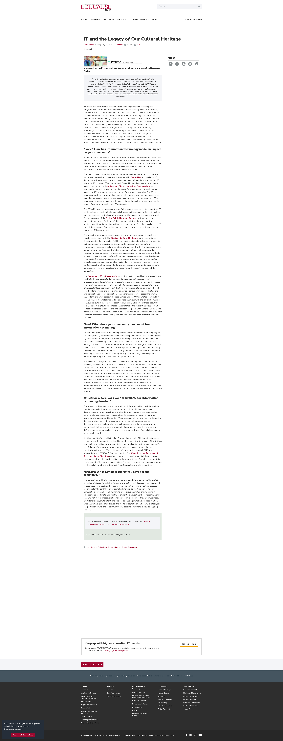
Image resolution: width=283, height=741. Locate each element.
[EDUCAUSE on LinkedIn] (195, 735)
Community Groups (164, 690)
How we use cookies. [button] (13, 729)
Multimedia (108, 19)
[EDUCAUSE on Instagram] (190, 735)
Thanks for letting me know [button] (23, 735)
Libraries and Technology (96, 547)
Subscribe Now (189, 644)
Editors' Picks (123, 19)
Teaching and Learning (89, 720)
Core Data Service (113, 693)
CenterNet (136, 177)
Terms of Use (129, 735)
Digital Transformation (89, 705)
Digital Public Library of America (121, 218)
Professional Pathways (140, 704)
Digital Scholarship (129, 547)
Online (134, 710)
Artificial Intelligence (88, 693)
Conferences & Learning (138, 687)
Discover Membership (190, 690)
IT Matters (118, 45)
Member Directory (164, 693)
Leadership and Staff (190, 696)
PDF (138, 45)
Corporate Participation (191, 703)
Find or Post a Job (164, 709)
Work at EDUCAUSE (190, 706)
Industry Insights (141, 19)
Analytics (84, 690)
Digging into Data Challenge (124, 238)
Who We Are (188, 686)
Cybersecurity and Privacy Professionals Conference (141, 696)
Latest (84, 19)
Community (162, 686)
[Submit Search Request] (199, 6)
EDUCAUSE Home (193, 19)
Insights (110, 686)
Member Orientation (190, 699)
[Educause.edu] (92, 664)
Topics (84, 686)
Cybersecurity (86, 701)
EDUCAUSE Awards (165, 706)
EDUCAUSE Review (114, 696)
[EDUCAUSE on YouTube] (200, 735)
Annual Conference (139, 692)
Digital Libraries (114, 547)
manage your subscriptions (116, 651)
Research (110, 690)
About (155, 19)
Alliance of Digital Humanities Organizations (129, 186)
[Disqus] (123, 582)
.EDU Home (142, 735)
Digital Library (103, 276)
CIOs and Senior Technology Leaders (88, 697)
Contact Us (187, 709)
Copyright (85, 735)
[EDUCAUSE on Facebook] (186, 735)
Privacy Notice (115, 735)
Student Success (87, 716)
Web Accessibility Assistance (161, 735)
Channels (95, 19)
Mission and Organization (192, 693)
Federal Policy (86, 708)
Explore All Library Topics (90, 723)
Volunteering (162, 703)
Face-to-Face (137, 707)
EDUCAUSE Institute (139, 701)
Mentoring (161, 696)
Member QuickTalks (165, 699)
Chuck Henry (89, 45)
